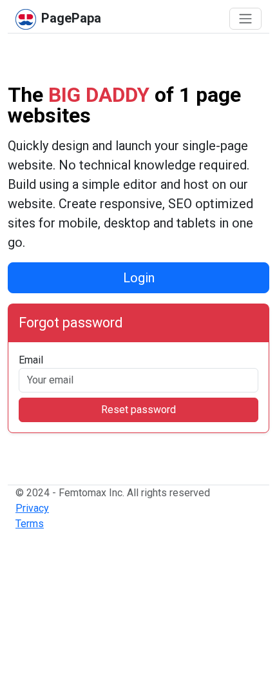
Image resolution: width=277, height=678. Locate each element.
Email (31, 360)
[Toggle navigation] (245, 19)
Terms (29, 524)
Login (139, 278)
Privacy (32, 508)
